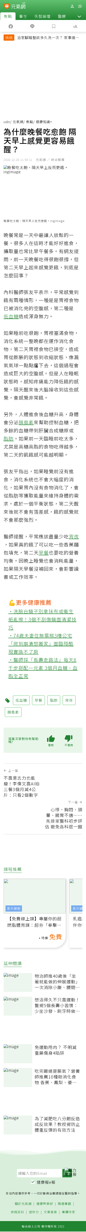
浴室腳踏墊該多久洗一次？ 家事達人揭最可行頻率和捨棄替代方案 (48, 38)
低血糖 (11, 316)
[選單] (80, 6)
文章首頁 (50, 1212)
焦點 (8, 16)
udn (7, 121)
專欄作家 (68, 1212)
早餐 (44, 552)
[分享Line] (32, 26)
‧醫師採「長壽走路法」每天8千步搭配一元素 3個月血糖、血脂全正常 (43, 667)
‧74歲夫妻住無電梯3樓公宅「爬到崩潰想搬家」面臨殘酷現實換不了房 (41, 643)
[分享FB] (11, 26)
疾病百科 (17, 1212)
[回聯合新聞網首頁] (7, 7)
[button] (79, 16)
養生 (23, 16)
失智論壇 (42, 16)
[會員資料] (72, 6)
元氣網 (18, 121)
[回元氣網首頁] (18, 6)
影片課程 (14, 908)
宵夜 (74, 536)
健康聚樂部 (44, 1204)
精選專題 (64, 1204)
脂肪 (9, 438)
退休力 (34, 1212)
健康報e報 (46, 1182)
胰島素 (26, 422)
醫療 (62, 16)
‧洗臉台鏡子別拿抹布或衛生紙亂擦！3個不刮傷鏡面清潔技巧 (42, 619)
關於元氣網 (23, 1204)
